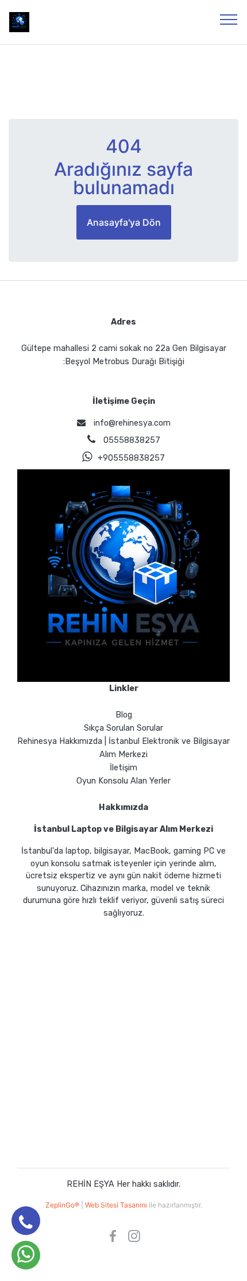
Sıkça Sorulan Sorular (123, 728)
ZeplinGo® (63, 1205)
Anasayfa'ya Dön (124, 222)
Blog (123, 715)
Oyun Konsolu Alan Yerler (123, 781)
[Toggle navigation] (229, 19)
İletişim (123, 768)
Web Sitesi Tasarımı (117, 1205)
